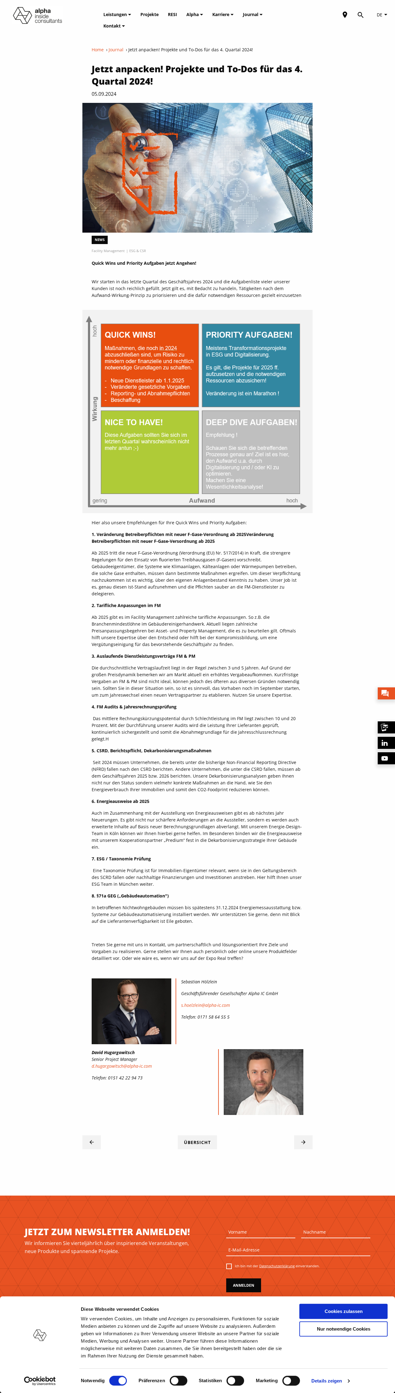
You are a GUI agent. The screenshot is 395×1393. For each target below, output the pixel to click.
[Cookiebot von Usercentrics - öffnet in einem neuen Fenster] (40, 1381)
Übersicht (197, 1142)
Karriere (221, 14)
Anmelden (243, 1285)
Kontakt (112, 26)
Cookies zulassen (344, 1311)
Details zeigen (326, 1380)
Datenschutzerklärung (277, 1266)
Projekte (149, 14)
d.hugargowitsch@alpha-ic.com (122, 1066)
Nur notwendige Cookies (343, 1329)
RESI (172, 14)
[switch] (178, 1381)
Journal (251, 14)
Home (98, 50)
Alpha (193, 14)
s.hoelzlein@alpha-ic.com (205, 1005)
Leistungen (115, 14)
